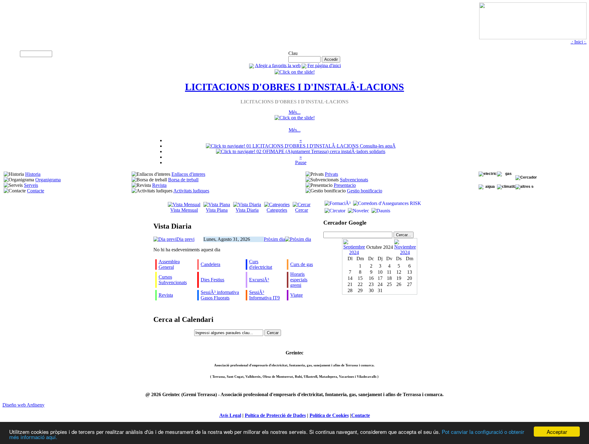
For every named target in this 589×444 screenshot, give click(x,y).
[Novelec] (358, 210)
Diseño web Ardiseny (23, 404)
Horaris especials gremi (298, 280)
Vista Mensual (184, 210)
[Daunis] (380, 210)
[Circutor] (334, 210)
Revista (159, 185)
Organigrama (48, 179)
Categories (277, 210)
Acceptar (557, 431)
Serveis (31, 185)
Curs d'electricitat (260, 264)
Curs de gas (301, 264)
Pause (300, 162)
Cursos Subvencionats (173, 279)
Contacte (35, 190)
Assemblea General (169, 264)
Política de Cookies (329, 415)
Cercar (301, 210)
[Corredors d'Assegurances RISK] (386, 203)
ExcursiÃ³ (259, 279)
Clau (293, 53)
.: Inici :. (579, 41)
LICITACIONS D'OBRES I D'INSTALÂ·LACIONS (294, 86)
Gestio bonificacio (364, 190)
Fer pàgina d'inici (324, 65)
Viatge (296, 295)
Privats (331, 174)
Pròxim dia (274, 239)
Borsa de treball (183, 179)
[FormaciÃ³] (337, 203)
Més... (295, 112)
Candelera (210, 264)
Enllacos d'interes (188, 174)
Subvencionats (354, 179)
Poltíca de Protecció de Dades (275, 415)
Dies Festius (212, 279)
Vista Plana (217, 210)
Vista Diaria (247, 210)
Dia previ (185, 239)
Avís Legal (230, 415)
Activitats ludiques (191, 190)
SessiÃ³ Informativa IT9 (264, 295)
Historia (32, 174)
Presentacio (345, 185)
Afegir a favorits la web (278, 65)
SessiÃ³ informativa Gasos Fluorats (220, 295)
